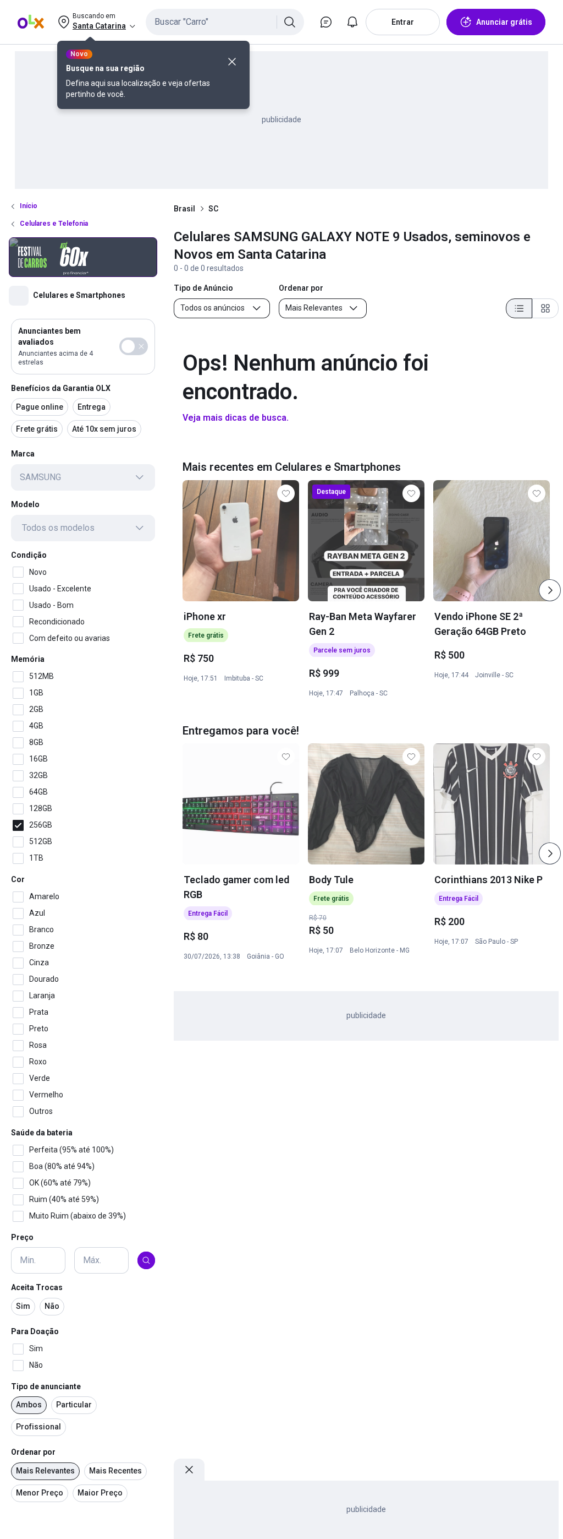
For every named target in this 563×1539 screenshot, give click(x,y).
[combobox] (225, 22)
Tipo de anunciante (46, 1386)
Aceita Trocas (37, 1287)
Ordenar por (33, 1452)
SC (213, 209)
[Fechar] (232, 62)
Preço (22, 1237)
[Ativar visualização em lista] (519, 308)
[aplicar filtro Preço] (146, 1260)
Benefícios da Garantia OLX (61, 388)
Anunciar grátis (504, 22)
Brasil (184, 209)
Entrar (402, 22)
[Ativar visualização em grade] (545, 308)
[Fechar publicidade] (189, 1470)
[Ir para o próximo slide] (550, 590)
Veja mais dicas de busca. (236, 417)
